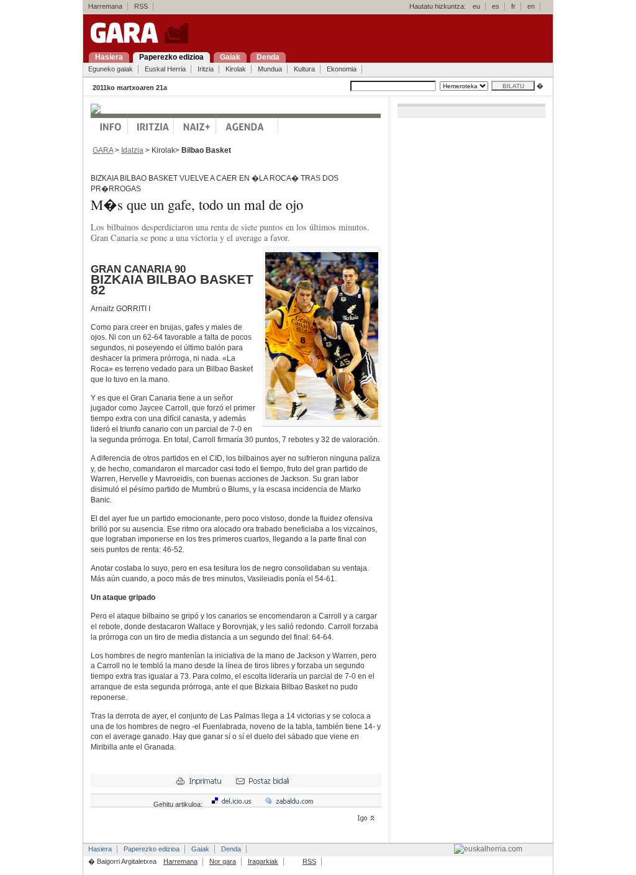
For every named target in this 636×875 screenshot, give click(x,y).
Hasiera (100, 849)
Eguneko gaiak (110, 69)
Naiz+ (195, 126)
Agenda (247, 126)
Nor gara (222, 861)
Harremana (105, 6)
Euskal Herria (165, 69)
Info (109, 126)
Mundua (270, 69)
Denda (231, 849)
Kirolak (235, 69)
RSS (141, 6)
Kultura (304, 69)
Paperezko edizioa (151, 849)
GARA (103, 150)
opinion (151, 126)
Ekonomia (342, 69)
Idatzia (132, 150)
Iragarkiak (263, 861)
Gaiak (200, 849)
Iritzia (206, 69)
